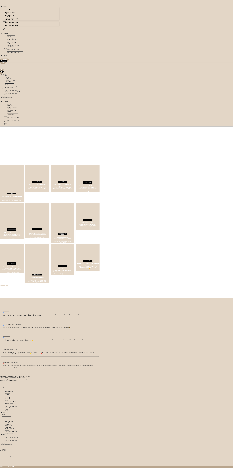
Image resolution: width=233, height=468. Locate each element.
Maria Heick (5, 349)
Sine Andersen (6, 311)
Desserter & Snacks (10, 229)
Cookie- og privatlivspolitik (8, 453)
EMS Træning (8, 10)
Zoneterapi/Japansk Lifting (11, 18)
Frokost (89, 182)
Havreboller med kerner (88, 222)
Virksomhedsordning (7, 29)
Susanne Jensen (6, 336)
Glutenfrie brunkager (62, 237)
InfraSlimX (7, 16)
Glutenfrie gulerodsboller (37, 277)
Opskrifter (63, 181)
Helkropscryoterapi (9, 8)
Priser (4, 28)
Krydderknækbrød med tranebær (11, 266)
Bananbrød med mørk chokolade (62, 184)
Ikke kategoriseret (63, 234)
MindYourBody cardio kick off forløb (13, 24)
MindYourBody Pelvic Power (11, 25)
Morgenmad (86, 182)
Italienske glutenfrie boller (37, 231)
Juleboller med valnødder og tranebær (12, 196)
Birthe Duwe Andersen (8, 324)
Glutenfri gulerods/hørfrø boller (87, 185)
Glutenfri (38, 181)
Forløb (4, 21)
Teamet (5, 26)
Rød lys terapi (8, 13)
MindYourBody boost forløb (11, 22)
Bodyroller (7, 9)
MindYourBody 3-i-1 (9, 15)
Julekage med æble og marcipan (11, 232)
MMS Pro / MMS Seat (10, 12)
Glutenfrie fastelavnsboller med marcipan (88, 263)
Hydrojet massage (9, 19)
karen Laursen (6, 362)
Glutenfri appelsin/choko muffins (37, 184)
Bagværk (12, 193)
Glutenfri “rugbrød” (62, 268)
